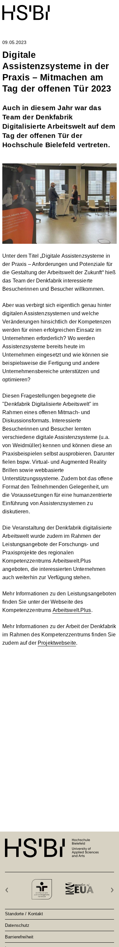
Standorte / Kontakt (24, 913)
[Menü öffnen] (112, 9)
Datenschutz (17, 925)
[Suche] (96, 9)
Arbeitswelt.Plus (72, 610)
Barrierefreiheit (19, 936)
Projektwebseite (57, 643)
